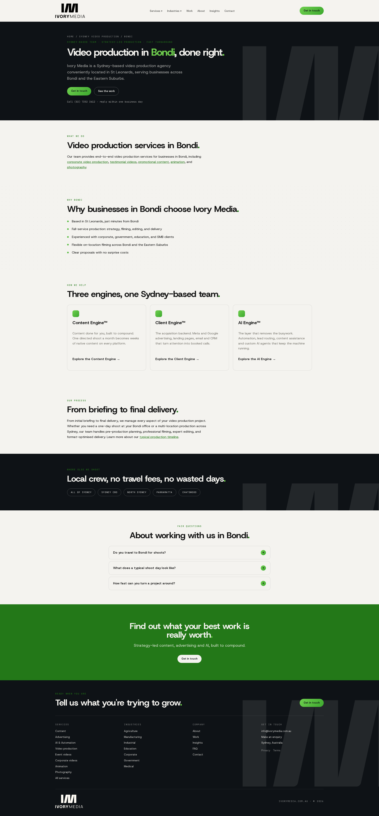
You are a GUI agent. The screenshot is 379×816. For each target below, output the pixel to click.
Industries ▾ (174, 11)
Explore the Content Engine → (96, 359)
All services (62, 778)
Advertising (62, 737)
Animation (61, 766)
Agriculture (131, 731)
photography (76, 167)
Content (60, 731)
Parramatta (165, 492)
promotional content (153, 162)
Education (130, 748)
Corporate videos (66, 760)
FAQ (195, 748)
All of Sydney (81, 492)
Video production (66, 748)
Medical (129, 766)
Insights (215, 11)
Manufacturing (133, 737)
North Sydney (136, 492)
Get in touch (312, 10)
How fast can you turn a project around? (144, 583)
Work (189, 11)
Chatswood (189, 492)
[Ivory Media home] (70, 11)
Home (70, 36)
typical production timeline (159, 437)
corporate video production (87, 162)
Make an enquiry (271, 737)
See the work (106, 91)
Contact (229, 11)
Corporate (130, 754)
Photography (63, 772)
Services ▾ (156, 11)
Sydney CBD (109, 492)
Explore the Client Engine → (177, 359)
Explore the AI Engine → (257, 359)
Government (132, 760)
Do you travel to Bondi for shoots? (139, 552)
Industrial (129, 742)
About (201, 11)
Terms (276, 750)
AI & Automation (65, 742)
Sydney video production (99, 36)
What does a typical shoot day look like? (144, 568)
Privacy (265, 750)
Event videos (63, 754)
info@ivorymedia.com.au (276, 731)
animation (178, 162)
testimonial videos (123, 162)
